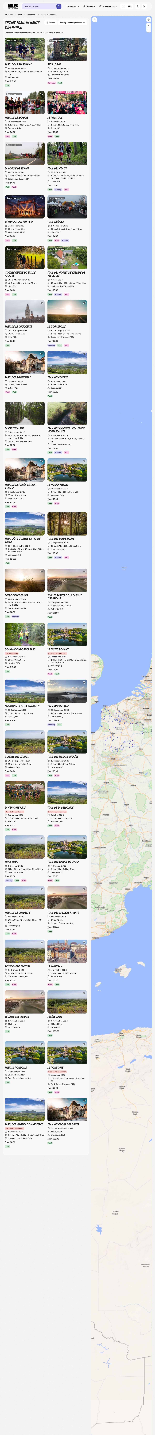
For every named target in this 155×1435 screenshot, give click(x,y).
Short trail (31, 15)
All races (9, 15)
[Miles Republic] (13, 6)
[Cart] (144, 6)
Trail (20, 15)
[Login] (137, 6)
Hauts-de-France (48, 15)
